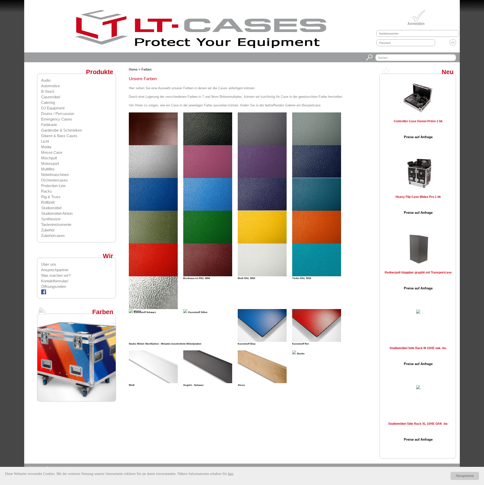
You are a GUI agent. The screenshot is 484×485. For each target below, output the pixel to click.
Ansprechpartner (55, 270)
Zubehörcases (53, 235)
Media (46, 147)
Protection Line (53, 186)
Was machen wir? (56, 275)
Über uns (48, 264)
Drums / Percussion (57, 113)
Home (133, 69)
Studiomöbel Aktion (57, 213)
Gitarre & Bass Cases (59, 136)
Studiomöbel (51, 208)
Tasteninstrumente (56, 224)
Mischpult (49, 158)
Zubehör (48, 230)
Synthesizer (51, 219)
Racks (46, 191)
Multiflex (48, 169)
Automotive (50, 86)
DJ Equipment (53, 108)
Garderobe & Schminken (61, 130)
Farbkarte (49, 125)
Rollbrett (48, 202)
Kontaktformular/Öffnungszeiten (54, 284)
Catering (48, 102)
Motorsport (50, 163)
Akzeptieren (465, 476)
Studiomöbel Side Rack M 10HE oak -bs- (418, 348)
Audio (45, 80)
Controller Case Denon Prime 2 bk (418, 121)
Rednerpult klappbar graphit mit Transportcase (418, 272)
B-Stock (47, 91)
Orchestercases (54, 180)
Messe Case (51, 152)
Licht (45, 141)
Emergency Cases (56, 119)
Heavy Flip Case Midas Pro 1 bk (418, 197)
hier (230, 474)
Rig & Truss (50, 197)
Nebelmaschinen (55, 174)
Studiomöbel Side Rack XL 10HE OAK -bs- (418, 424)
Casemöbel (50, 97)
